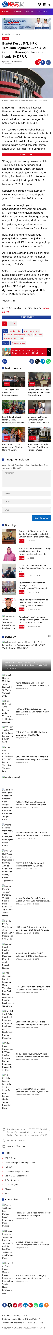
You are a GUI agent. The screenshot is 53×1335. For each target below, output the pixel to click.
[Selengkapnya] (49, 636)
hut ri (7, 1193)
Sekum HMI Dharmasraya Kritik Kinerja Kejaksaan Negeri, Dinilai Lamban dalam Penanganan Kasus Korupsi (34, 535)
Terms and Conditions (12, 1322)
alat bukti (16, 331)
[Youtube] (30, 1305)
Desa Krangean (12, 1184)
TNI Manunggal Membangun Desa (20, 1162)
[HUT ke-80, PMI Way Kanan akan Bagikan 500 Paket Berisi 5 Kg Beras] (8, 929)
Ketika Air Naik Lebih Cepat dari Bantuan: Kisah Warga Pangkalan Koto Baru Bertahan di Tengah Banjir (32, 803)
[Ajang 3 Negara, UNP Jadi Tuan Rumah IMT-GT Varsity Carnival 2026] (8, 685)
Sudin (39, 335)
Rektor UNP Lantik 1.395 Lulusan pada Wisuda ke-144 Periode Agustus (33, 710)
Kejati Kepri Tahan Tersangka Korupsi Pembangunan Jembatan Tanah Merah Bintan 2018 (33, 620)
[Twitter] (37, 361)
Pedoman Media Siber (12, 1319)
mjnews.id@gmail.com (17, 1146)
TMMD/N (8, 1167)
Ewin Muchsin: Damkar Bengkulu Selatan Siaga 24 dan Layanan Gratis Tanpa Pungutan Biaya (32, 1090)
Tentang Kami (19, 1315)
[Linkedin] (25, 1305)
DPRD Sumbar (11, 1158)
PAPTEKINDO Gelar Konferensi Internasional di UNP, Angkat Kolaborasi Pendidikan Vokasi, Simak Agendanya (32, 864)
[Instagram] (20, 1305)
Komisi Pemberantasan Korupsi (19, 335)
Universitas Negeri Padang (17, 1171)
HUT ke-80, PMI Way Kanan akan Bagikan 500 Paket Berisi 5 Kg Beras (32, 928)
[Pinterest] (15, 1305)
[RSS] (46, 1305)
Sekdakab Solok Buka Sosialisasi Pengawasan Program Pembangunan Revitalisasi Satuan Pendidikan (33, 1023)
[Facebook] (31, 361)
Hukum (5, 39)
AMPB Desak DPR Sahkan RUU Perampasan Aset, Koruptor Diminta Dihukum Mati (10, 392)
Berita (32, 384)
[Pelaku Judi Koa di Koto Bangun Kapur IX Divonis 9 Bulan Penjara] (39, 379)
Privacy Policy (31, 1319)
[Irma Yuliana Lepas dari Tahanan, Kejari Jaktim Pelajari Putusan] (39, 434)
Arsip (40, 1322)
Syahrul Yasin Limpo (14, 338)
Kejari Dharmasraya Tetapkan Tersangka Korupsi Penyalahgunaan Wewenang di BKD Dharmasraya (33, 586)
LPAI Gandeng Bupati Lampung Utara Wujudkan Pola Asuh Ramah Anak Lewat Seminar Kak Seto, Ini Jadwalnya (33, 988)
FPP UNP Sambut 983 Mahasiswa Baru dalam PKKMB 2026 (31, 733)
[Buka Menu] (44, 4)
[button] (39, 4)
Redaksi (5, 1315)
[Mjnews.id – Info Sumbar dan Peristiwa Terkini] (13, 4)
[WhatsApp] (48, 361)
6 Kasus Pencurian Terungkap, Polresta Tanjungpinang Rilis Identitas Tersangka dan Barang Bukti (33, 1243)
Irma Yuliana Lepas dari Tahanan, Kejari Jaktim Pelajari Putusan (38, 447)
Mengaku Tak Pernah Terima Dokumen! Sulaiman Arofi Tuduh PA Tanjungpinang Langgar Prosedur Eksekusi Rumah (39, 420)
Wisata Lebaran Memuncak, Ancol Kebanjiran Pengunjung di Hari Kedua (33, 834)
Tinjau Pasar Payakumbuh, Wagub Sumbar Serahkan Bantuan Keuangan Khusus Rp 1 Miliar (33, 1055)
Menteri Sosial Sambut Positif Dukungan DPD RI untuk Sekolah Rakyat (31, 955)
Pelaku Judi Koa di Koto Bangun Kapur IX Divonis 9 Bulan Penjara (39, 392)
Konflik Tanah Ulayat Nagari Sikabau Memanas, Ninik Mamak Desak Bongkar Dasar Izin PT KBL (13, 420)
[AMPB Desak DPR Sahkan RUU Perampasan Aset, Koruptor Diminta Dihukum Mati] (13, 379)
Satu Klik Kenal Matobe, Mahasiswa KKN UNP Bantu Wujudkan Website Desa (32, 758)
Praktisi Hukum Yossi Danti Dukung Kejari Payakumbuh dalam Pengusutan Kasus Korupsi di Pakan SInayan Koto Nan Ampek (34, 552)
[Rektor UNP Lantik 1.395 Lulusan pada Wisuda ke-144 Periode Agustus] (8, 712)
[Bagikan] (48, 62)
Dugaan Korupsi (32, 331)
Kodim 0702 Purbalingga (16, 1175)
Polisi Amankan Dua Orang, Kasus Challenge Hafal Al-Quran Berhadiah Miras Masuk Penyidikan (13, 447)
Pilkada (8, 1189)
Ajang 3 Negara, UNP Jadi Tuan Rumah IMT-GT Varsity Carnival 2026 (32, 684)
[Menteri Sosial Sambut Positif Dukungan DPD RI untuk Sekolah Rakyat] (8, 956)
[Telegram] (42, 361)
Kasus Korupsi (19, 343)
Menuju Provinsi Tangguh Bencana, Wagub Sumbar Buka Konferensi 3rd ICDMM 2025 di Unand (32, 899)
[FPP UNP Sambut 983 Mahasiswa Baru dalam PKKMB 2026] (8, 735)
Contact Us (30, 1322)
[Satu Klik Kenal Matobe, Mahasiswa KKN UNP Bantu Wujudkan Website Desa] (8, 759)
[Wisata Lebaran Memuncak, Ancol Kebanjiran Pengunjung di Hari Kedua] (8, 835)
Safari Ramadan (12, 1180)
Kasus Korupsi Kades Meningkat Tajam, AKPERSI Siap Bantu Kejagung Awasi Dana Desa (33, 602)
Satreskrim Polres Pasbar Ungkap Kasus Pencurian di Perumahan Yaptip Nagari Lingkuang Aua (33, 1277)
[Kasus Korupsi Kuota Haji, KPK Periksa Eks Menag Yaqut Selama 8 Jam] (9, 571)
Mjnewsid (5, 62)
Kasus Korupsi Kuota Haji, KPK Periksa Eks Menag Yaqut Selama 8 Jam (35, 568)
